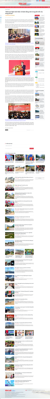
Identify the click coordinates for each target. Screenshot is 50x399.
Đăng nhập (43, 0)
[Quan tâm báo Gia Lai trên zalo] (38, 0)
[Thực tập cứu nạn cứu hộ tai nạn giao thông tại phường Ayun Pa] (37, 30)
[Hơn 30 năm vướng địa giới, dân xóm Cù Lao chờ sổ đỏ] (9, 212)
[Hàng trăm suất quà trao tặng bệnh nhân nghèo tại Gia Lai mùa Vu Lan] (9, 168)
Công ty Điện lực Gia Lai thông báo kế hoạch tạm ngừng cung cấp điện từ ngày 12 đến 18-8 (23, 381)
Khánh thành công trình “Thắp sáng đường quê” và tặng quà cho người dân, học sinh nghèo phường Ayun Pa (40, 19)
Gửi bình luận (31, 148)
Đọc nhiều (37, 15)
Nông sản (36, 71)
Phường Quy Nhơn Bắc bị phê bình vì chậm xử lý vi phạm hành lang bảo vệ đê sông (23, 194)
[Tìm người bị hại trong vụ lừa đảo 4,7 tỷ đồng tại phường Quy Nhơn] (19, 333)
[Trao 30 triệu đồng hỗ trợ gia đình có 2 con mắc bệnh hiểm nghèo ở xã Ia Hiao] (29, 333)
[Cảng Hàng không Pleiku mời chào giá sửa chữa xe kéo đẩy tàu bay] (37, 94)
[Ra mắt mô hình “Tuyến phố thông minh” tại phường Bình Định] (9, 294)
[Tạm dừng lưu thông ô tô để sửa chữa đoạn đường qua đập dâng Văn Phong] (9, 243)
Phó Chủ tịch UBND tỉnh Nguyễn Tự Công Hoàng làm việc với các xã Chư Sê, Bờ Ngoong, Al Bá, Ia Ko (39, 49)
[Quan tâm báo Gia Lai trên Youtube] (39, 0)
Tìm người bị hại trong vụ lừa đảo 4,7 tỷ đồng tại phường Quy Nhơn (19, 338)
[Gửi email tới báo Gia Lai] (40, 0)
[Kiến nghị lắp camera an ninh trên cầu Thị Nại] (9, 270)
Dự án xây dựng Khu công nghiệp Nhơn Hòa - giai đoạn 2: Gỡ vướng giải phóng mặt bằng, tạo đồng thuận (19, 256)
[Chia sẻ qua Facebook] (1, 16)
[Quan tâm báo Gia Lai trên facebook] (37, 0)
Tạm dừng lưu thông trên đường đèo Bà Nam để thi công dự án (42, 23)
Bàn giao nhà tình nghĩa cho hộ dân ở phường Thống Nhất (24, 315)
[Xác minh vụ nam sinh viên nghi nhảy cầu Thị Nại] (9, 325)
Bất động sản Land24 (40, 177)
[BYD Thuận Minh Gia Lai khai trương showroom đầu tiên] (37, 116)
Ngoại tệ (36, 77)
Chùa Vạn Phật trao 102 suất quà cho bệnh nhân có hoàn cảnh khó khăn (23, 373)
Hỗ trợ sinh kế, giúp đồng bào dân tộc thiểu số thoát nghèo (42, 54)
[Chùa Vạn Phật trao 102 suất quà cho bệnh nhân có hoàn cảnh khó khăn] (9, 375)
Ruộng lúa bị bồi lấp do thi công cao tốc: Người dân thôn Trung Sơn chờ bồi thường (23, 233)
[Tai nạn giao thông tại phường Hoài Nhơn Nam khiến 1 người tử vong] (30, 168)
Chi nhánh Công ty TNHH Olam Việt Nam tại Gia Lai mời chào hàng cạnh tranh (39, 107)
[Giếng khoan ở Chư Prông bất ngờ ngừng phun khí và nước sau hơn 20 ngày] (9, 367)
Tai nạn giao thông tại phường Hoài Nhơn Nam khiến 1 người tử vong (30, 173)
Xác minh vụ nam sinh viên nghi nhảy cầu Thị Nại (23, 322)
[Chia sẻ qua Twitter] (1, 19)
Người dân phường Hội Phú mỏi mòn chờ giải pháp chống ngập (9, 256)
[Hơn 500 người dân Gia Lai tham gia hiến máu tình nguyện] (9, 204)
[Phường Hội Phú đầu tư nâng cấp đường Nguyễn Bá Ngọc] (9, 359)
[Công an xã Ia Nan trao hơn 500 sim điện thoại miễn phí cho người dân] (9, 344)
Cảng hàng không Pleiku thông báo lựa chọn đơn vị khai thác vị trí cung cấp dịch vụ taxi (39, 112)
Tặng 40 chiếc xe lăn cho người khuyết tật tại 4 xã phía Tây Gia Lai (39, 44)
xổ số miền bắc (36, 177)
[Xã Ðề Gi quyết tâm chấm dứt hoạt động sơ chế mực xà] (9, 180)
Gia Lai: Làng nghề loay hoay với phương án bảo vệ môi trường (24, 284)
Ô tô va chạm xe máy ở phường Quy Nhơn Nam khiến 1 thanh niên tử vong (42, 34)
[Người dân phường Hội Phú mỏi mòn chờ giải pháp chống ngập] (9, 252)
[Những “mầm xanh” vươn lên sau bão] (9, 188)
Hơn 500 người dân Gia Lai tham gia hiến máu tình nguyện (23, 202)
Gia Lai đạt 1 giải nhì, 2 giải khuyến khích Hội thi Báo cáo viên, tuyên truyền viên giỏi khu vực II (39, 64)
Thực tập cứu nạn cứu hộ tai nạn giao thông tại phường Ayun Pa (41, 30)
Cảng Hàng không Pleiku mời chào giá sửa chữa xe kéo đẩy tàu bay (39, 95)
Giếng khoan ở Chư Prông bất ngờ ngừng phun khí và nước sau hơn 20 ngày (24, 365)
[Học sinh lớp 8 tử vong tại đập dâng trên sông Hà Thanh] (9, 278)
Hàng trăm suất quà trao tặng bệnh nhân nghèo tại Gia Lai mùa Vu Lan (9, 173)
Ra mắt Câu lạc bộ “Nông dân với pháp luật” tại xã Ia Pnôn (9, 338)
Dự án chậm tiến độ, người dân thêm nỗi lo (19, 172)
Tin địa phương (39, 38)
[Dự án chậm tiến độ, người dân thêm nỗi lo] (19, 168)
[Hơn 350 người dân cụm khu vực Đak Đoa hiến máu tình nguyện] (37, 26)
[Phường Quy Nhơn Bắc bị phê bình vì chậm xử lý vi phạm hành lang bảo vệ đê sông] (9, 196)
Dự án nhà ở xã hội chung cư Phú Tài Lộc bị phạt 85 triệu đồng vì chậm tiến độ (23, 225)
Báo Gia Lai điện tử (25, 4)
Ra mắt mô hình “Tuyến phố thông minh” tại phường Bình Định (24, 292)
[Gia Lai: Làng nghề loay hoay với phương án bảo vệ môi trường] (9, 286)
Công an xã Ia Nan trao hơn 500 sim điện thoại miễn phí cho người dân (24, 342)
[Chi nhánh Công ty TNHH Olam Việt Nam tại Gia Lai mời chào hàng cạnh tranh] (37, 106)
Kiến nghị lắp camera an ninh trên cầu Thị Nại (23, 267)
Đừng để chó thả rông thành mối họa (21, 299)
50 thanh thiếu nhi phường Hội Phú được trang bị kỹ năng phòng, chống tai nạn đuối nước (24, 349)
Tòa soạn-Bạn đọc (7, 9)
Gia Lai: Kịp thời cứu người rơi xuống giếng (40, 172)
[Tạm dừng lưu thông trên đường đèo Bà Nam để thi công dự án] (37, 22)
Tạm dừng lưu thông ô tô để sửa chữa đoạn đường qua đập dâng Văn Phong (24, 241)
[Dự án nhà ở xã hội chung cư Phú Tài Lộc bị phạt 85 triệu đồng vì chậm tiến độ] (9, 227)
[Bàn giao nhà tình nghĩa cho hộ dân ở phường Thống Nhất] (9, 317)
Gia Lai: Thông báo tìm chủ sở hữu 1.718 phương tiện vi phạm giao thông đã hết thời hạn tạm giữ (39, 100)
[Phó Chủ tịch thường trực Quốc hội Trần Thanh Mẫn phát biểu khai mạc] (19, 67)
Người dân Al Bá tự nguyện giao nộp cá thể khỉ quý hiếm (42, 59)
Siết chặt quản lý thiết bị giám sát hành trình (22, 216)
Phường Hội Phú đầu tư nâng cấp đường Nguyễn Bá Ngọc (23, 357)
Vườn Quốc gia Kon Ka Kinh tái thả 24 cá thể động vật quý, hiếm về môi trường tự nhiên (29, 256)
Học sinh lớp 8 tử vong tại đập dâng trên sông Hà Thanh (23, 276)
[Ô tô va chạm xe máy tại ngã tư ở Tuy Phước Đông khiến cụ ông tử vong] (9, 310)
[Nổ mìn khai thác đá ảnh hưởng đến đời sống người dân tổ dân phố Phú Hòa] (9, 262)
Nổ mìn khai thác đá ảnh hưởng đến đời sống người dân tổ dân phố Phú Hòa (23, 260)
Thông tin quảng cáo (40, 91)
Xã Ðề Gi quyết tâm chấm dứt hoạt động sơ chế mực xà (24, 177)
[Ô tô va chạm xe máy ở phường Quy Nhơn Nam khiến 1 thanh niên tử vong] (37, 34)
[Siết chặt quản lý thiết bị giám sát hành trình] (9, 219)
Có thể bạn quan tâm (10, 153)
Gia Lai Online (10, 390)
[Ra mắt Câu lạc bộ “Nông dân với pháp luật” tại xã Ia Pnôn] (9, 333)
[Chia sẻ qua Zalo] (1, 17)
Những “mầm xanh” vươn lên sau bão (21, 185)
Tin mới (42, 15)
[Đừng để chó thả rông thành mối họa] (9, 302)
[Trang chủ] (6, 7)
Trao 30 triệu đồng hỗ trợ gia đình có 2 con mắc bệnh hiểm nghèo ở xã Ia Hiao (29, 338)
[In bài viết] (1, 23)
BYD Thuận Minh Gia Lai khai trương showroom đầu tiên (39, 117)
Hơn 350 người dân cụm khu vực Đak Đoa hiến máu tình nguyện (41, 26)
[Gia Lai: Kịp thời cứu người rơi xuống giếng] (40, 168)
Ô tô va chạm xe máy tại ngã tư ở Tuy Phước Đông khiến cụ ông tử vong (24, 307)
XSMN (43, 177)
